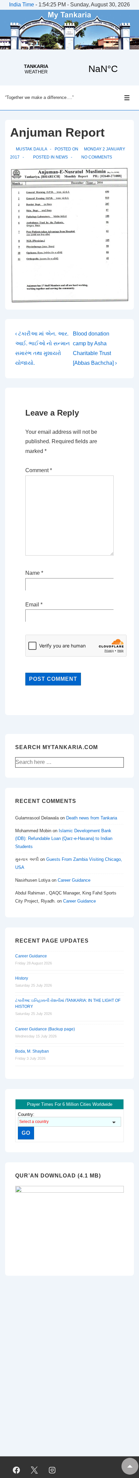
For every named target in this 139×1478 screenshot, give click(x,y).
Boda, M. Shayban (32, 1051)
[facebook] (16, 1470)
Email (32, 604)
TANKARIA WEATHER (69, 68)
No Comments (96, 157)
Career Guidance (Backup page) (45, 1029)
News (62, 157)
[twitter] (34, 1470)
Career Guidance (74, 880)
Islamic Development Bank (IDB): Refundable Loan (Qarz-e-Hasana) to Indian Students (63, 838)
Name (32, 573)
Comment (38, 470)
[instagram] (52, 1470)
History (21, 978)
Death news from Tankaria (91, 817)
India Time (21, 4)
